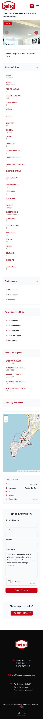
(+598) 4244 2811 (23, 666)
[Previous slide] (7, 33)
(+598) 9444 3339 (23, 613)
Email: (8, 530)
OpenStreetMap (28, 471)
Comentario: (10, 549)
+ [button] (6, 417)
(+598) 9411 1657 (23, 663)
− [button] (6, 420)
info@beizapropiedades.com (23, 675)
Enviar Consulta (21, 590)
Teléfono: (9, 539)
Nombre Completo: (12, 520)
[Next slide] (36, 33)
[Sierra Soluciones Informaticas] (21, 707)
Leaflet (20, 471)
